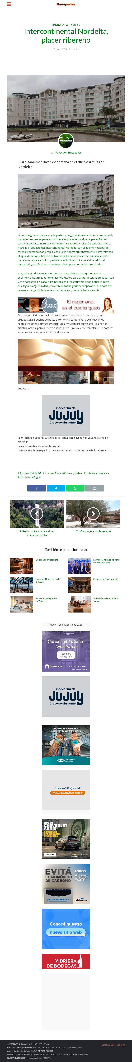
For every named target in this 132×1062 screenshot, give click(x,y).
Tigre (37, 477)
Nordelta (25, 477)
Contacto (121, 1044)
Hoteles (75, 24)
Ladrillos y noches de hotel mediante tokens (106, 561)
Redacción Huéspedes (68, 152)
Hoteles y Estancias (97, 473)
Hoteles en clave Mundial (105, 579)
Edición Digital (108, 1044)
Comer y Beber (73, 473)
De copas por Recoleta (47, 559)
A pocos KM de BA (30, 473)
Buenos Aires (60, 24)
